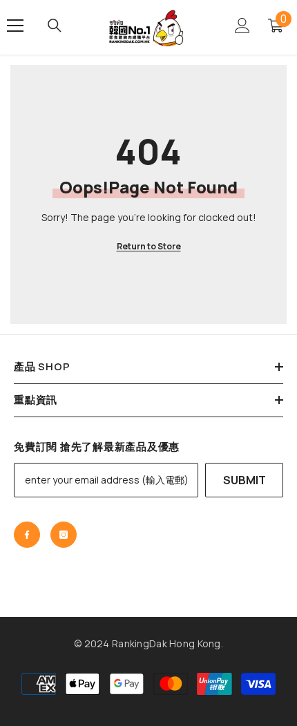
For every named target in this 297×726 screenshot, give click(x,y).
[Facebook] (27, 535)
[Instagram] (63, 535)
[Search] (54, 25)
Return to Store (149, 246)
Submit (244, 480)
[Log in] (242, 25)
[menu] (15, 25)
